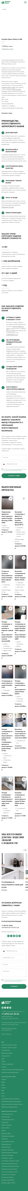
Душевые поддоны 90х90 (8, 1180)
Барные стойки (5, 1128)
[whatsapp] (17, 936)
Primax (3, 1096)
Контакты (4, 1067)
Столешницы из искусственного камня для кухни (12, 884)
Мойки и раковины (6, 1125)
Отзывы (3, 1061)
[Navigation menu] (25, 2)
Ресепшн (4, 1130)
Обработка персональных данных (10, 1072)
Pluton (3, 1090)
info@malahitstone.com (12, 334)
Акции (3, 1058)
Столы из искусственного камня (9, 1172)
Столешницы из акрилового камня (10, 1161)
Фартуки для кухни (6, 1144)
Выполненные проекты (7, 1053)
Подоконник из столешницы (8, 1174)
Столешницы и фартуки (7, 1177)
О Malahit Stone (6, 1050)
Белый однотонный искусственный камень (12, 1104)
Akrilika (3, 1082)
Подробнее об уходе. (8, 207)
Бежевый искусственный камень (9, 1107)
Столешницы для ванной (8, 1119)
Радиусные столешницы (7, 1155)
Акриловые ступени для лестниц (9, 1169)
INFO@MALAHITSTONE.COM (10, 927)
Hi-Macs (4, 1087)
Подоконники (5, 1122)
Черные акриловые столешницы (10, 1152)
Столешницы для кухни (7, 1114)
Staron (3, 1093)
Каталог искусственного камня (9, 1045)
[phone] (11, 936)
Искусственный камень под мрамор (10, 1098)
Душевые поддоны (6, 1133)
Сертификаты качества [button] (7, 49)
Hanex (3, 1085)
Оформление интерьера (8, 1136)
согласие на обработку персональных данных (12, 470)
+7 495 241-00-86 (7, 925)
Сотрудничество (6, 1056)
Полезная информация (7, 1064)
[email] (14, 936)
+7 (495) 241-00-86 (10, 1014)
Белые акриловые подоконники (9, 1163)
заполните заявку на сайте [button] (8, 87)
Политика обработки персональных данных (12, 1069)
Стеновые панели (6, 1147)
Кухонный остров (6, 1117)
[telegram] (19, 936)
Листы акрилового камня (8, 1141)
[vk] (8, 936)
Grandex (4, 1079)
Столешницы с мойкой (7, 1158)
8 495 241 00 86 (16, 89)
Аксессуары (5, 1139)
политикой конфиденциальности (17, 469)
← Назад (3, 9)
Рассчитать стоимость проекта (9, 1047)
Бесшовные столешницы (8, 1150)
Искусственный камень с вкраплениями (11, 1101)
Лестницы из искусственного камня (10, 1166)
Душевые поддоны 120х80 (8, 1182)
